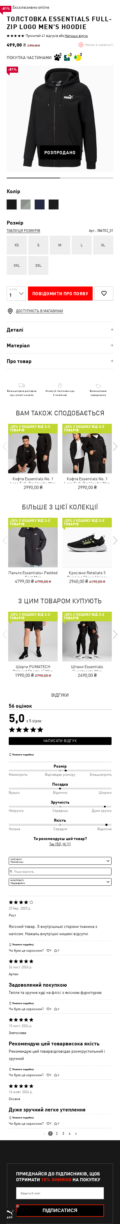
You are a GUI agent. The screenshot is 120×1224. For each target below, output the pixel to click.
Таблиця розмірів (23, 231)
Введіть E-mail (30, 1193)
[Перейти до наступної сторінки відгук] (75, 1133)
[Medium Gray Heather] (25, 204)
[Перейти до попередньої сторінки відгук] (44, 1133)
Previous (5, 446)
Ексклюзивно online (31, 7)
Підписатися (60, 1210)
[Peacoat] (39, 204)
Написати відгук (60, 741)
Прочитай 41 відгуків (42, 36)
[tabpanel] (60, 118)
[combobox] (60, 860)
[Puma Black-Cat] (53, 204)
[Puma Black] (11, 204)
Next (115, 446)
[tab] (60, 329)
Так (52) (55, 844)
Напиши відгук (76, 36)
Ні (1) (67, 844)
